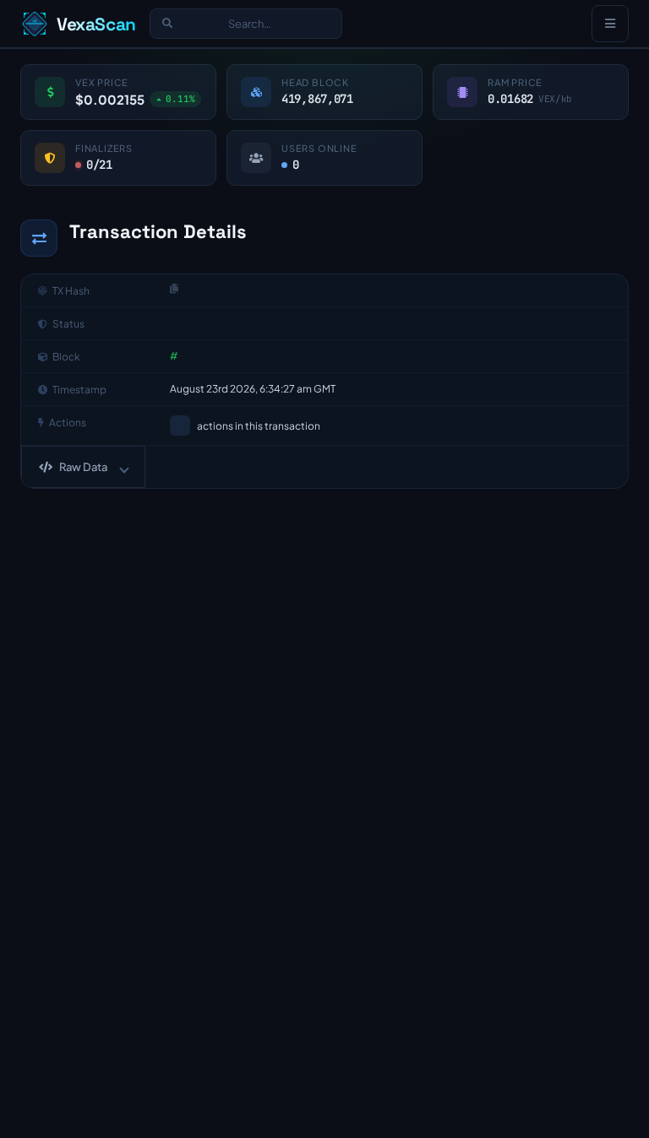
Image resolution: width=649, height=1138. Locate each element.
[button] (83, 467)
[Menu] (610, 23)
